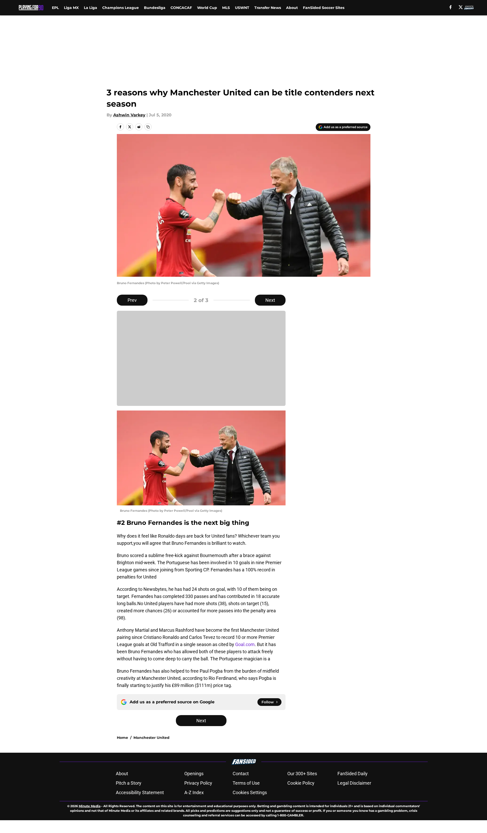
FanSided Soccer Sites (323, 7)
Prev (132, 300)
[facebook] (450, 7)
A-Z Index (194, 792)
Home (122, 737)
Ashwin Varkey (129, 115)
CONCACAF (181, 7)
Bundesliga (154, 7)
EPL (55, 7)
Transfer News (267, 7)
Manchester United (151, 737)
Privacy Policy (198, 783)
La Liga (90, 7)
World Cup (207, 7)
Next (270, 300)
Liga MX (71, 7)
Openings (193, 773)
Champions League (120, 7)
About (292, 7)
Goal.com (245, 644)
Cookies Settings (250, 792)
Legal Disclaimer (354, 783)
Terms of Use (246, 783)
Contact (241, 773)
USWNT (242, 7)
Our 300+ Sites (302, 773)
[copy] (148, 126)
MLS (226, 7)
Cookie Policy (300, 783)
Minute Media (89, 806)
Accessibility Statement (140, 792)
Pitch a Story (128, 783)
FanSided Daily (352, 773)
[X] (461, 7)
